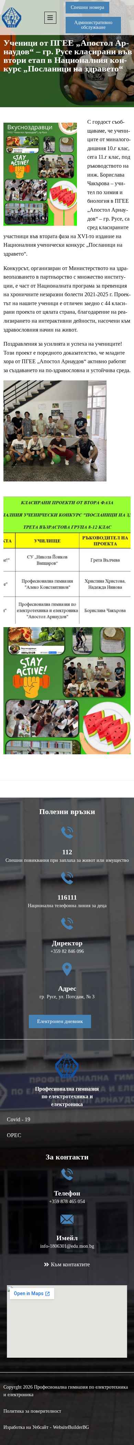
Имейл (67, 1238)
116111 (67, 897)
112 (67, 852)
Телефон (67, 1193)
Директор (67, 943)
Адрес (67, 988)
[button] (93, 7)
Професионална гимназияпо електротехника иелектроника (67, 1096)
